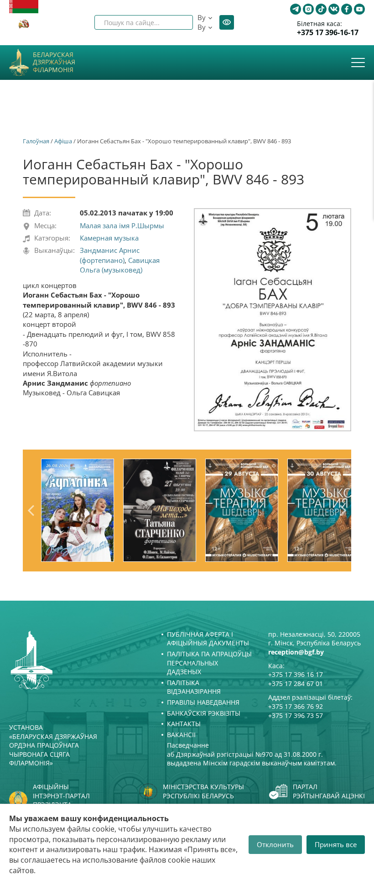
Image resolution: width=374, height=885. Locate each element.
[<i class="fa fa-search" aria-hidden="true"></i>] (178, 22)
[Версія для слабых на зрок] (226, 22)
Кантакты (184, 723)
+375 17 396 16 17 (295, 674)
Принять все (336, 844)
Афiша (63, 141)
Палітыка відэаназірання (194, 687)
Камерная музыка (109, 237)
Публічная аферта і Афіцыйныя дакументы (208, 639)
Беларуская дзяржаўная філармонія (54, 62)
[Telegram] (295, 9)
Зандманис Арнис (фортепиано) (110, 255)
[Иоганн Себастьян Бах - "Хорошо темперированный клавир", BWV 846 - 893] (272, 320)
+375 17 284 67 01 (295, 683)
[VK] (333, 9)
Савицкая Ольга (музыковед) (120, 265)
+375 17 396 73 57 (295, 715)
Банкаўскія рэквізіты (203, 713)
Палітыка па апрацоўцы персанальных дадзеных (209, 662)
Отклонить (275, 844)
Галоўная (36, 141)
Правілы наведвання (203, 702)
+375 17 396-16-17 (327, 32)
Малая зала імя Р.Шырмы (122, 225)
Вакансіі (181, 734)
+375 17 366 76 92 (295, 706)
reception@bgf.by (296, 652)
